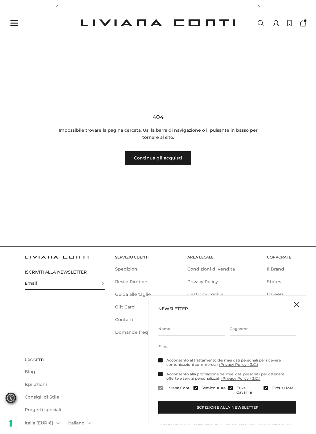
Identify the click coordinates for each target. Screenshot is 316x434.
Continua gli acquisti (158, 158)
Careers (275, 294)
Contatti (124, 319)
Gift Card (125, 307)
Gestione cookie (205, 294)
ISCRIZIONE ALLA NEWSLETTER (227, 407)
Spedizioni (127, 269)
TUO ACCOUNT (119, 6)
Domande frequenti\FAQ (143, 332)
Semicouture (214, 388)
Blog (30, 371)
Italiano (76, 423)
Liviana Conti (178, 388)
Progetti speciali (43, 409)
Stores (274, 281)
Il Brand (275, 269)
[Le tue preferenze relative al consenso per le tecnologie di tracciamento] (11, 423)
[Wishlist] (289, 23)
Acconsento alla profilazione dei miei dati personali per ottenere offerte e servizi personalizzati (225, 376)
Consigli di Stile (42, 397)
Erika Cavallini (244, 390)
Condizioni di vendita (211, 269)
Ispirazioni (36, 384)
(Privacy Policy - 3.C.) (238, 364)
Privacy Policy (202, 281)
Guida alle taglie (133, 294)
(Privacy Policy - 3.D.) (240, 378)
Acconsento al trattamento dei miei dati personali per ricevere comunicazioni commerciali (223, 362)
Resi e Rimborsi (132, 281)
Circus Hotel (283, 388)
